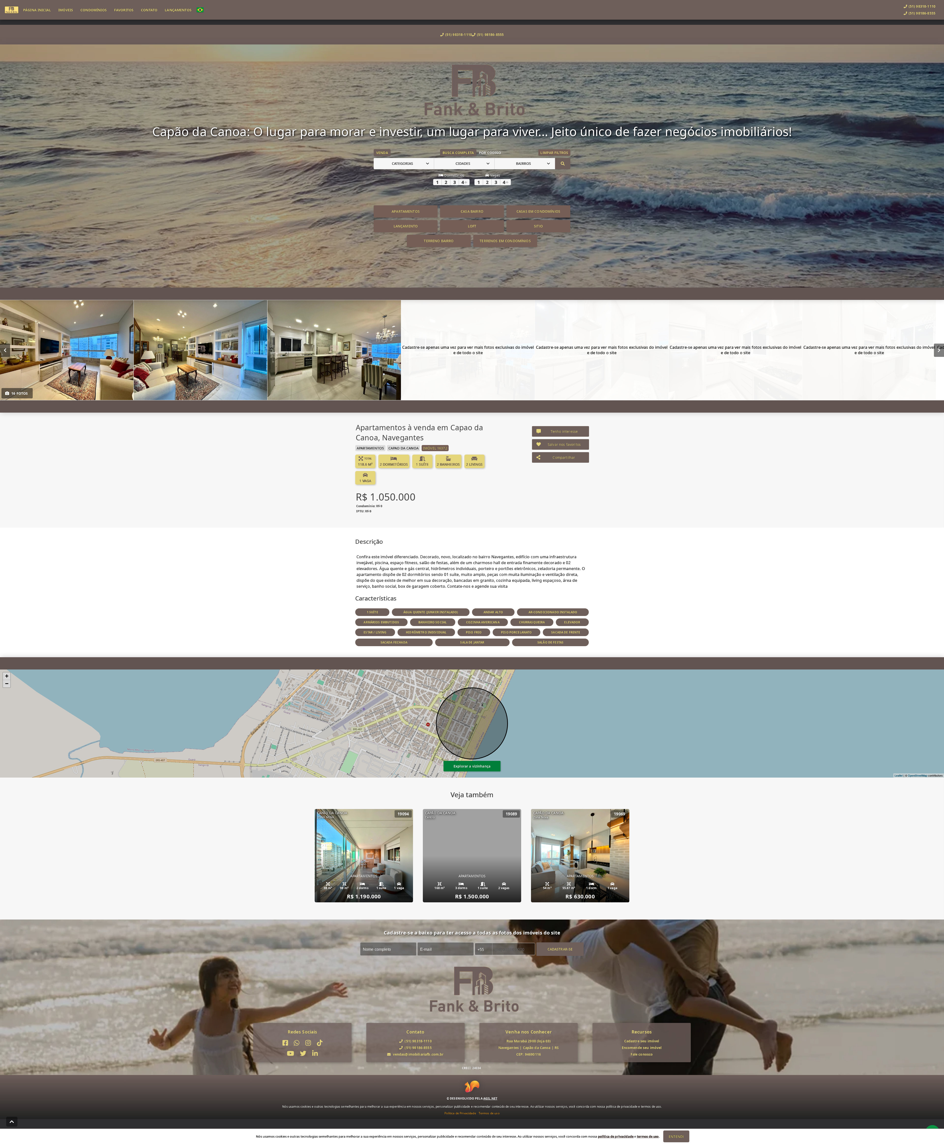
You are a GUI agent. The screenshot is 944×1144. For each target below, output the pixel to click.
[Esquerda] (5, 350)
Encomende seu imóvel (642, 1047)
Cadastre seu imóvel (641, 1041)
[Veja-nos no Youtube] (290, 1053)
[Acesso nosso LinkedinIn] (315, 1053)
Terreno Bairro (439, 240)
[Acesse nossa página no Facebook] (285, 1043)
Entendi (676, 1136)
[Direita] (939, 350)
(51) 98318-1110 (458, 34)
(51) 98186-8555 (490, 34)
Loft (472, 226)
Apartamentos (406, 211)
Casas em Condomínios (538, 211)
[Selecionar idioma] (202, 10)
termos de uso (648, 1136)
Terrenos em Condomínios (505, 240)
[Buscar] (562, 163)
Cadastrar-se (560, 949)
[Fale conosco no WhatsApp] (296, 1043)
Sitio (538, 226)
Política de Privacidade (460, 1113)
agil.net (490, 1098)
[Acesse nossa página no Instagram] (308, 1043)
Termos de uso (489, 1113)
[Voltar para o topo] (11, 1122)
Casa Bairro (472, 211)
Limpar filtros (554, 152)
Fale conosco (642, 1054)
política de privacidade (616, 1136)
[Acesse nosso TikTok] (320, 1043)
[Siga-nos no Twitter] (303, 1053)
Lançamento (406, 226)
